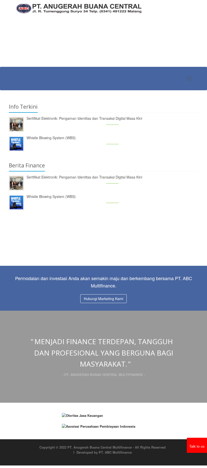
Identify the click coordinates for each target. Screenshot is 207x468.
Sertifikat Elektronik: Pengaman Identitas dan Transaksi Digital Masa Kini (84, 118)
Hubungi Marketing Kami (103, 298)
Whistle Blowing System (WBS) (51, 137)
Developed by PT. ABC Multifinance (104, 452)
